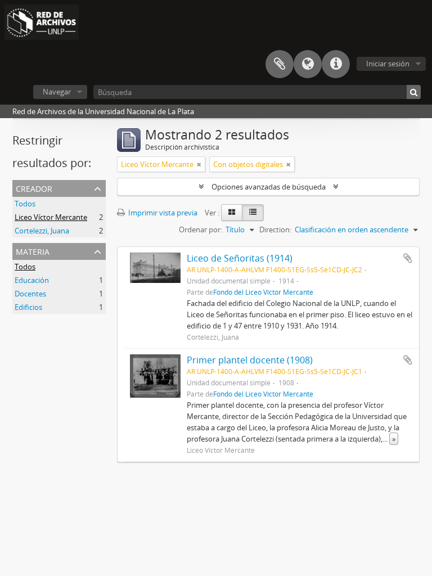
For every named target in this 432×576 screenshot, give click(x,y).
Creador (34, 187)
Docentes (30, 294)
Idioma (308, 64)
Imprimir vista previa (162, 213)
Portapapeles (280, 64)
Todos (25, 204)
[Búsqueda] (414, 92)
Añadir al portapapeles (407, 258)
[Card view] (231, 212)
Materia (33, 250)
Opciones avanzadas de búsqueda (268, 187)
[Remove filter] (199, 164)
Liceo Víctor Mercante (51, 217)
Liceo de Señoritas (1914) (239, 258)
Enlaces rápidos (336, 64)
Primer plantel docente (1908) (250, 360)
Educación (32, 280)
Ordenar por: (200, 229)
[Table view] (253, 212)
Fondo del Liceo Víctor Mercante (263, 291)
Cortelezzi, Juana (42, 231)
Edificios (28, 307)
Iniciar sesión (388, 63)
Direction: (275, 229)
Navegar (57, 92)
